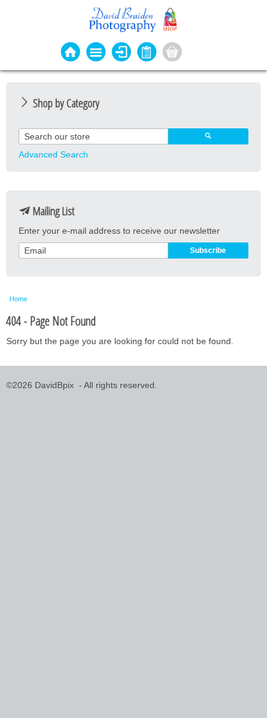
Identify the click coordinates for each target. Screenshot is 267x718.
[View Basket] (172, 53)
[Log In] (121, 53)
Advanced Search (53, 154)
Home (18, 299)
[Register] (147, 53)
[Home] (70, 53)
